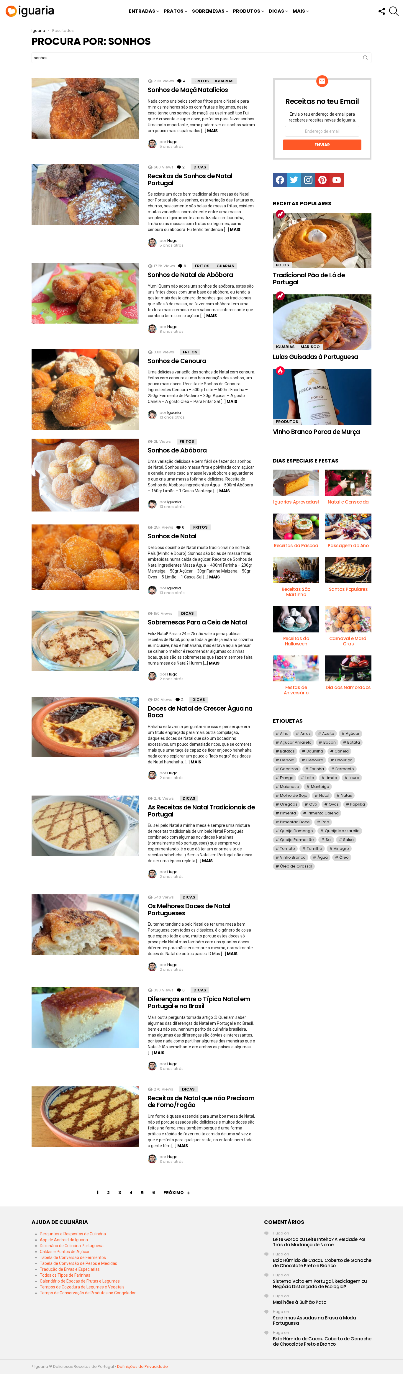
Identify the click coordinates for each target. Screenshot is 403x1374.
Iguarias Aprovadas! (296, 502)
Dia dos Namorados (348, 687)
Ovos (334, 804)
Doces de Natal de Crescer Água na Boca (200, 712)
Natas (346, 795)
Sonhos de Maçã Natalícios (188, 90)
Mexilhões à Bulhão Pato (299, 1302)
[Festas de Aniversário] (296, 668)
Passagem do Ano (348, 545)
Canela (342, 751)
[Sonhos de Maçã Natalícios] (85, 108)
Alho (284, 733)
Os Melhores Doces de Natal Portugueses (189, 909)
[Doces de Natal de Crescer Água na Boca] (85, 727)
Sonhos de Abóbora (177, 450)
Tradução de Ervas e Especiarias (70, 1269)
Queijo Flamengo (296, 831)
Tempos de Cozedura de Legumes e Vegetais (82, 1287)
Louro (354, 778)
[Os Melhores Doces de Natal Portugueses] (85, 924)
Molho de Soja (293, 795)
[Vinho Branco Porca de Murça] (322, 397)
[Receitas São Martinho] (296, 570)
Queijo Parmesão (297, 839)
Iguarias (224, 81)
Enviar (322, 145)
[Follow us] (381, 11)
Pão (325, 822)
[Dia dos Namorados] (348, 668)
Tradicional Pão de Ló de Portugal (309, 278)
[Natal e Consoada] (348, 483)
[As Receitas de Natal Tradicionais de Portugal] (85, 826)
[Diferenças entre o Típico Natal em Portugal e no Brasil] (85, 1017)
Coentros (289, 769)
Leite (309, 778)
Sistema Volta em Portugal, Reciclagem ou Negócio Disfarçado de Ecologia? (320, 1284)
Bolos (282, 265)
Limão (331, 778)
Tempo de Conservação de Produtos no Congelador (88, 1293)
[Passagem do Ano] (348, 527)
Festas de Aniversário (296, 690)
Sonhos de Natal (172, 536)
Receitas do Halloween (296, 641)
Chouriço (344, 760)
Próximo (173, 1193)
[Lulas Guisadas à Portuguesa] (322, 322)
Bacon (329, 742)
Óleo (344, 857)
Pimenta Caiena (323, 813)
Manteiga (320, 786)
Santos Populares (348, 589)
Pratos (174, 11)
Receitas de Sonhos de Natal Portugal (190, 179)
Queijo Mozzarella (342, 831)
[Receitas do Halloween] (296, 619)
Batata (353, 742)
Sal (329, 839)
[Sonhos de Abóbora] (85, 475)
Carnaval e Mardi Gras (348, 641)
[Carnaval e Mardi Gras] (348, 619)
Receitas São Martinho (296, 592)
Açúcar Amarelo (296, 742)
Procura (365, 59)
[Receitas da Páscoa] (296, 527)
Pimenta (288, 813)
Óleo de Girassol (296, 866)
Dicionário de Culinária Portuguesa (72, 1245)
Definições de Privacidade (142, 1366)
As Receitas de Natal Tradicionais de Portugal (201, 811)
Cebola (287, 760)
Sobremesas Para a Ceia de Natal (197, 622)
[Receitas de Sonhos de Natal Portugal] (85, 194)
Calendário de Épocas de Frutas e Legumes (80, 1281)
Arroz (305, 733)
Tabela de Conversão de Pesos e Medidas (78, 1263)
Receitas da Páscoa (296, 545)
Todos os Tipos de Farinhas (65, 1275)
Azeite (328, 733)
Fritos (201, 81)
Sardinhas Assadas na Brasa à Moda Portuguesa (314, 1320)
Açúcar (353, 733)
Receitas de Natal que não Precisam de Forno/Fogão (201, 1101)
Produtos (246, 11)
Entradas (142, 11)
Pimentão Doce (295, 822)
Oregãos (288, 804)
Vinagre (341, 848)
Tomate (287, 848)
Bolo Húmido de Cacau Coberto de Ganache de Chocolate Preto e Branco (322, 1263)
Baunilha (315, 751)
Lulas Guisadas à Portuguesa (315, 356)
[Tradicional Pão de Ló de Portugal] (322, 240)
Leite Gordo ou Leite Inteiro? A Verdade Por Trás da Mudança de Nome (319, 1242)
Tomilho (314, 848)
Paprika (357, 804)
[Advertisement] (322, 922)
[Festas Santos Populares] (348, 570)
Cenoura (314, 760)
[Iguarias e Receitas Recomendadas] (296, 483)
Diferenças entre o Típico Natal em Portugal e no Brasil (199, 1002)
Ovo (313, 804)
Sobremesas (208, 11)
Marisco (310, 347)
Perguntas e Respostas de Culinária (73, 1234)
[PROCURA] (394, 11)
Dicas (276, 11)
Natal (324, 795)
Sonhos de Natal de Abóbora (190, 274)
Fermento (344, 769)
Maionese (289, 786)
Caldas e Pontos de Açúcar (65, 1251)
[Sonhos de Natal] (85, 557)
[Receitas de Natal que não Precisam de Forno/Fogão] (85, 1116)
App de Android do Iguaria (64, 1239)
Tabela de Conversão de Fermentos (73, 1257)
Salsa (348, 839)
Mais (299, 11)
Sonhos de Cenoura (177, 361)
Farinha (317, 769)
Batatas (287, 751)
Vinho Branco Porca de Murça (316, 431)
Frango (287, 778)
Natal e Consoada (348, 502)
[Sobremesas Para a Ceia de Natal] (85, 641)
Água (322, 857)
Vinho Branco (293, 857)
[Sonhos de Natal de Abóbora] (85, 293)
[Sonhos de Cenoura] (85, 389)
